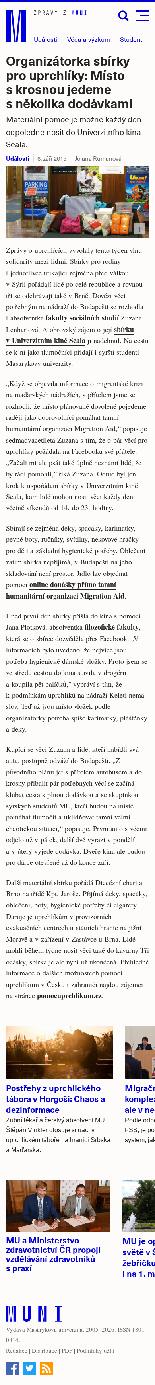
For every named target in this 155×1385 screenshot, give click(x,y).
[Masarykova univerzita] (34, 1315)
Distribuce (44, 1350)
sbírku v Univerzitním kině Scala (70, 334)
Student (131, 39)
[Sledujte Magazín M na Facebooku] (12, 1368)
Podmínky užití (95, 1350)
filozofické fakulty (111, 627)
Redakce (16, 1350)
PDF (67, 1350)
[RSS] (46, 1368)
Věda (88, 39)
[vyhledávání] (123, 15)
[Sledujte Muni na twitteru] (29, 1368)
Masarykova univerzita (55, 1329)
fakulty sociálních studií (82, 317)
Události (45, 39)
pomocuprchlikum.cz (69, 995)
